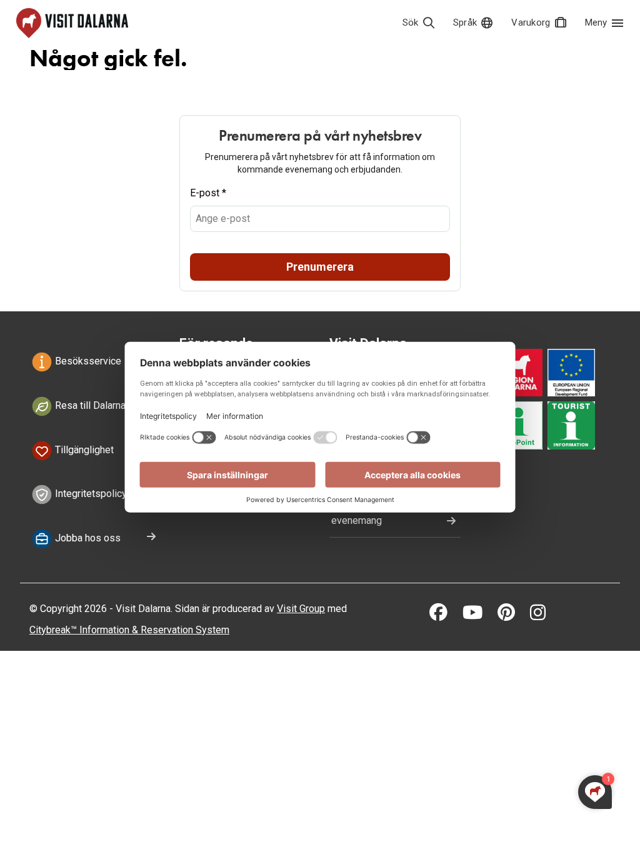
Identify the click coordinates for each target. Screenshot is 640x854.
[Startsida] (72, 23)
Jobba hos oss (86, 538)
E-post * (208, 193)
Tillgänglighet (83, 450)
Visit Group (301, 609)
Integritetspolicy (89, 494)
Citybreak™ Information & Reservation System (129, 630)
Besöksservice (86, 361)
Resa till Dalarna (89, 405)
